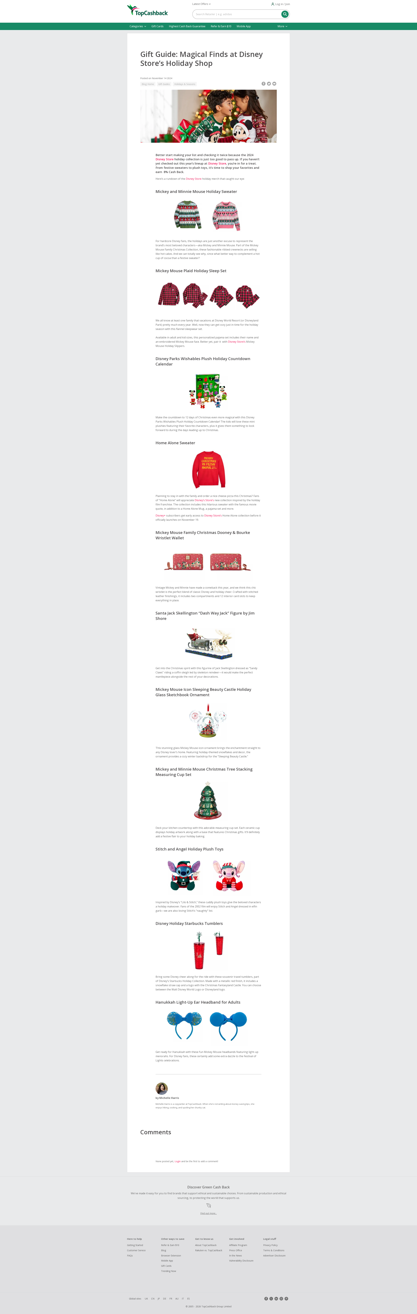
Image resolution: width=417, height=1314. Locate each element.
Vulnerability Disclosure (241, 1260)
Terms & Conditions (273, 1250)
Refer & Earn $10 (221, 26)
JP (159, 1298)
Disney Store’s (236, 341)
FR (170, 1298)
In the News (235, 1255)
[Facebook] (266, 1298)
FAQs (130, 1255)
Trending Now (168, 1271)
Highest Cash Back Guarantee (187, 26)
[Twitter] (271, 1298)
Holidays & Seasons (184, 84)
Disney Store (165, 159)
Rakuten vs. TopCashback (208, 1250)
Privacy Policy (270, 1245)
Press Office (235, 1250)
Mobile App (244, 26)
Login (178, 1161)
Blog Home (148, 84)
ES (188, 1298)
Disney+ (161, 515)
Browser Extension (171, 1255)
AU (177, 1298)
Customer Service (136, 1250)
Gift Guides (164, 84)
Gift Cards (157, 26)
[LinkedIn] (276, 1298)
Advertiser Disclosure (274, 1255)
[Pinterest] (286, 1298)
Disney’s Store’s (204, 500)
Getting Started (135, 1245)
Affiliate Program (238, 1245)
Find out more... (208, 1213)
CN (152, 1298)
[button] (201, 4)
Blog (163, 1250)
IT (183, 1298)
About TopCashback (205, 1245)
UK (146, 1298)
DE (164, 1298)
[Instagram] (281, 1298)
